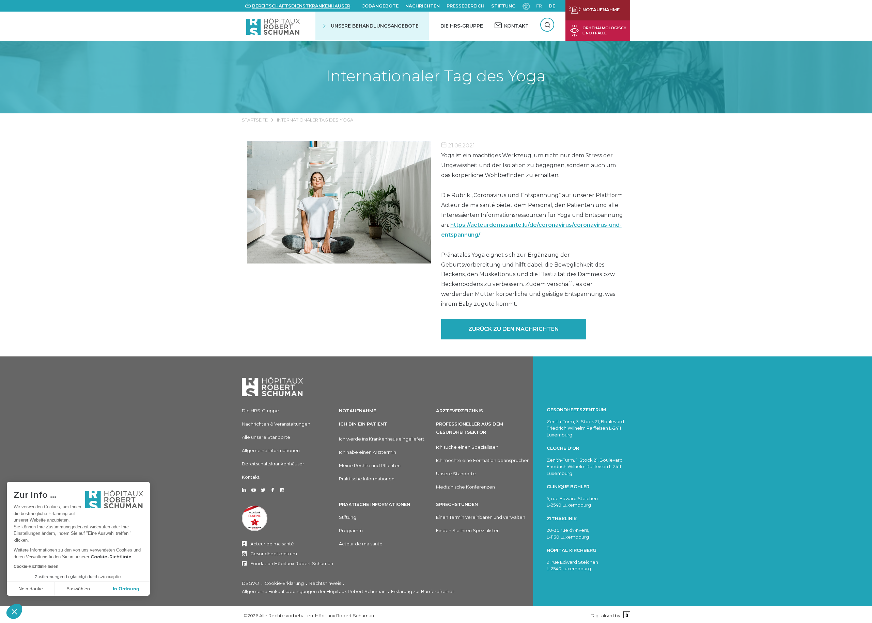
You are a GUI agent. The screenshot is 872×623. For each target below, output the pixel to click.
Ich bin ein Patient (363, 424)
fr (539, 6)
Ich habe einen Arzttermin (367, 452)
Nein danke (30, 588)
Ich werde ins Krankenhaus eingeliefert (381, 439)
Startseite (255, 120)
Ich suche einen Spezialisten (467, 447)
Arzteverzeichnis (459, 410)
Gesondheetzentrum (273, 553)
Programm (351, 530)
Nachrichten (422, 6)
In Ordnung (126, 588)
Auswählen (78, 588)
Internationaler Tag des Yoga (436, 75)
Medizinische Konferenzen (465, 487)
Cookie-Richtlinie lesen (36, 566)
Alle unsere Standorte (266, 437)
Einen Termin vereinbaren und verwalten (480, 517)
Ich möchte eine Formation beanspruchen (483, 460)
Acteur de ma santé (272, 543)
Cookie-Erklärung (284, 583)
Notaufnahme (357, 410)
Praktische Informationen (366, 478)
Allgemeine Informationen (271, 450)
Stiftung (503, 6)
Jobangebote (380, 6)
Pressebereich (465, 6)
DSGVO (250, 583)
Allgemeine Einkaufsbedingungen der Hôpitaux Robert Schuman (314, 591)
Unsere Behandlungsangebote (375, 26)
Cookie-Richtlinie (111, 556)
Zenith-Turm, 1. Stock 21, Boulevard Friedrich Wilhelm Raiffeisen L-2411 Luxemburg (585, 466)
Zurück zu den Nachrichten (513, 329)
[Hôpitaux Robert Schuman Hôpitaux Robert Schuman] (274, 26)
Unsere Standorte (456, 473)
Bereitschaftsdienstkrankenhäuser (301, 6)
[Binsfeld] (626, 615)
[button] (14, 611)
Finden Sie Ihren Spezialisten (468, 530)
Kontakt (251, 477)
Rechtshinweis (325, 583)
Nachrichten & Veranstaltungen (276, 424)
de (552, 6)
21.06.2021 (461, 145)
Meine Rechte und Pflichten (370, 465)
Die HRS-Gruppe (461, 26)
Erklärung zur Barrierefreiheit (423, 591)
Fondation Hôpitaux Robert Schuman (291, 563)
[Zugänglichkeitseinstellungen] (526, 5)
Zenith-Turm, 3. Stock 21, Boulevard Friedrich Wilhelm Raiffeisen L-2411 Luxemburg (585, 428)
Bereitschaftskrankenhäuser (273, 463)
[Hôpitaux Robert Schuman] (272, 386)
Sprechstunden (457, 504)
